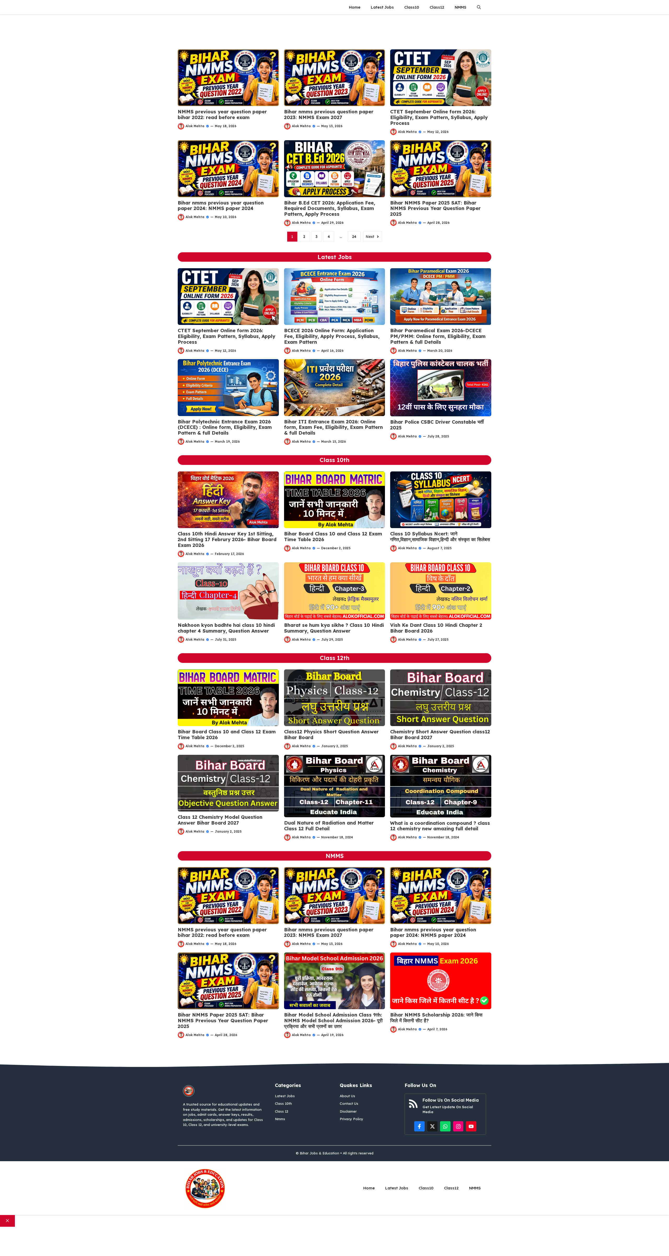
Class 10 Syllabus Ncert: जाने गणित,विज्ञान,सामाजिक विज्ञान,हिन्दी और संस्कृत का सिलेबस (440, 536)
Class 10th (283, 1103)
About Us (347, 1096)
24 (354, 236)
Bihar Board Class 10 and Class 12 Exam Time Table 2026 (333, 536)
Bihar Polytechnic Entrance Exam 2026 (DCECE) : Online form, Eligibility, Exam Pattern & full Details (225, 427)
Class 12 (281, 1111)
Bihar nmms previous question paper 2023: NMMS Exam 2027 (328, 114)
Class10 (411, 7)
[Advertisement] (334, 28)
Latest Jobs (382, 7)
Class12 (437, 7)
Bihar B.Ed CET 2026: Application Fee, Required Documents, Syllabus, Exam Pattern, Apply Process (329, 208)
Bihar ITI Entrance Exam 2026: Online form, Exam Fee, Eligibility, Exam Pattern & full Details (333, 427)
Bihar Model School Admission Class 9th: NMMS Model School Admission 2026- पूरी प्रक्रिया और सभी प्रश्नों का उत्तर (333, 1020)
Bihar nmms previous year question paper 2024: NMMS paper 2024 (221, 206)
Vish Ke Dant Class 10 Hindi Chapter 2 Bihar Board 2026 (436, 628)
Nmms (280, 1119)
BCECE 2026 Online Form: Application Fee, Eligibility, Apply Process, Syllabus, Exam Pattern (331, 336)
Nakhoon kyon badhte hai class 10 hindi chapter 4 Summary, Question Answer (226, 628)
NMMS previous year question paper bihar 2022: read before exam (222, 114)
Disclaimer (348, 1111)
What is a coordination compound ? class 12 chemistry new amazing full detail (440, 826)
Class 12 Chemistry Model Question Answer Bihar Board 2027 (220, 820)
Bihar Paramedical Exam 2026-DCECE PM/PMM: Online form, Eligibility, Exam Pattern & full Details (438, 336)
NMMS (460, 7)
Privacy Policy (351, 1119)
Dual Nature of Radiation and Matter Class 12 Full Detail (329, 826)
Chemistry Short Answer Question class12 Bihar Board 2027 (440, 734)
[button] (479, 7)
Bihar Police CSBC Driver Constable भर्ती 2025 (437, 425)
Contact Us (349, 1103)
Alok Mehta (195, 126)
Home (354, 7)
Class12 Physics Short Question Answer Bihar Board (331, 734)
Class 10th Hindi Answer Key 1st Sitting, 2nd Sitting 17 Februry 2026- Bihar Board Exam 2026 (227, 539)
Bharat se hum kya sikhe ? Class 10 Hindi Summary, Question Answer (334, 628)
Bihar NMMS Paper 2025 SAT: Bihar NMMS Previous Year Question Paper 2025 (435, 208)
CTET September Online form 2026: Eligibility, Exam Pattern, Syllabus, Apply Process (439, 117)
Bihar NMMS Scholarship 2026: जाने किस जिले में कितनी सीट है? (436, 1018)
